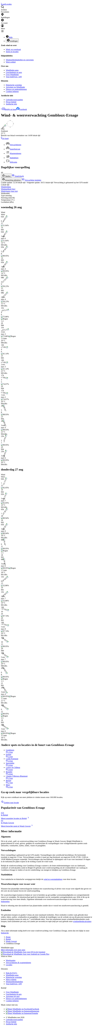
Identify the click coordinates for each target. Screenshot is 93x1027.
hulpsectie (5, 933)
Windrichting (6, 187)
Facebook (23, 109)
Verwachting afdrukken (13, 180)
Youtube (35, 1013)
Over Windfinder (12, 75)
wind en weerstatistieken (53, 879)
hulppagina (5, 901)
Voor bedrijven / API (14, 77)
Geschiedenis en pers (14, 72)
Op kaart (5, 138)
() (8, 189)
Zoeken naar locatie (11, 803)
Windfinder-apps (12, 70)
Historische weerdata (14, 85)
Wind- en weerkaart (13, 49)
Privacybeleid (11, 102)
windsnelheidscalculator (82, 921)
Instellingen (14, 41)
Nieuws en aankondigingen (16, 89)
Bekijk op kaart (10, 109)
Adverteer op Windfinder (15, 87)
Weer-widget (11, 62)
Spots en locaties (12, 52)
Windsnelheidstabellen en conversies (20, 60)
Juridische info (11, 104)
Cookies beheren (12, 91)
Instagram (35, 1011)
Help (10, 37)
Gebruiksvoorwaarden (14, 100)
